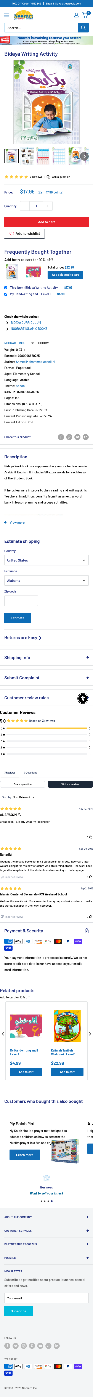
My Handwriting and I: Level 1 (30, 294)
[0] (85, 15)
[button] (11, 156)
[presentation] (3, 1033)
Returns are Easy (21, 637)
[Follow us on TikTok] (48, 1346)
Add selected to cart (65, 274)
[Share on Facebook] (61, 437)
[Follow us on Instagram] (24, 1346)
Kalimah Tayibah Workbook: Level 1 (63, 1052)
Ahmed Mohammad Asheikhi (35, 362)
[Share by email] (86, 437)
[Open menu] (6, 15)
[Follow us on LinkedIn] (57, 1346)
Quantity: (11, 206)
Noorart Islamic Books (29, 328)
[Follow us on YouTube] (40, 1346)
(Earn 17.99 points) (50, 192)
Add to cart (46, 222)
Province (10, 571)
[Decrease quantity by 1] (24, 205)
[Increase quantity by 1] (47, 205)
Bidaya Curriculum (26, 322)
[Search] (83, 27)
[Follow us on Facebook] (7, 1346)
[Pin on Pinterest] (69, 437)
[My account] (76, 15)
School (21, 386)
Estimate (17, 618)
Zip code (10, 591)
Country (10, 551)
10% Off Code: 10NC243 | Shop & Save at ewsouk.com (46, 3)
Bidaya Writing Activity (34, 287)
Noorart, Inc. (14, 343)
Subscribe (18, 1311)
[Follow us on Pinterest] (32, 1346)
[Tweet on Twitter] (77, 437)
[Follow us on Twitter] (16, 1346)
